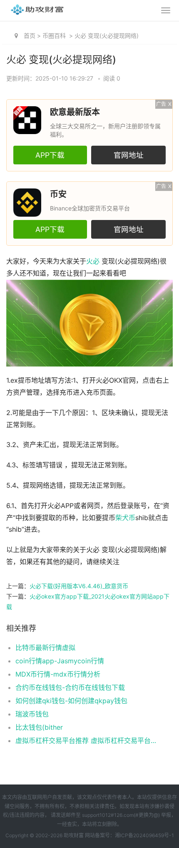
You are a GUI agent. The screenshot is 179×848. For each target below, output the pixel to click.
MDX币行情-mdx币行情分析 (57, 674)
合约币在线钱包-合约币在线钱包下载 (70, 687)
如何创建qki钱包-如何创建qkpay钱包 (71, 700)
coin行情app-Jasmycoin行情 (59, 661)
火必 (92, 261)
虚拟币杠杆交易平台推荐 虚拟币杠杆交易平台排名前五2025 (86, 740)
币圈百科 (54, 35)
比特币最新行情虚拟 (45, 647)
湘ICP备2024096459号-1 (144, 835)
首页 (29, 35)
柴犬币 (125, 518)
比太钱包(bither (39, 727)
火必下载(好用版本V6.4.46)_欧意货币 (79, 585)
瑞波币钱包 (32, 714)
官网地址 (129, 155)
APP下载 (50, 155)
